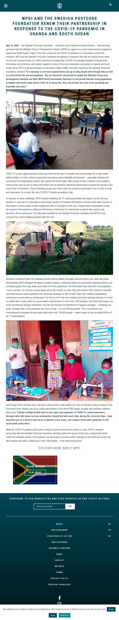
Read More (65, 615)
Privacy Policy (59, 578)
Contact (59, 560)
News (59, 554)
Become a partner (59, 548)
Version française (59, 584)
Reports (59, 566)
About (59, 524)
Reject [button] (53, 615)
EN (59, 6)
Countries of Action (59, 536)
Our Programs (59, 530)
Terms (59, 572)
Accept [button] (111, 609)
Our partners (60, 542)
